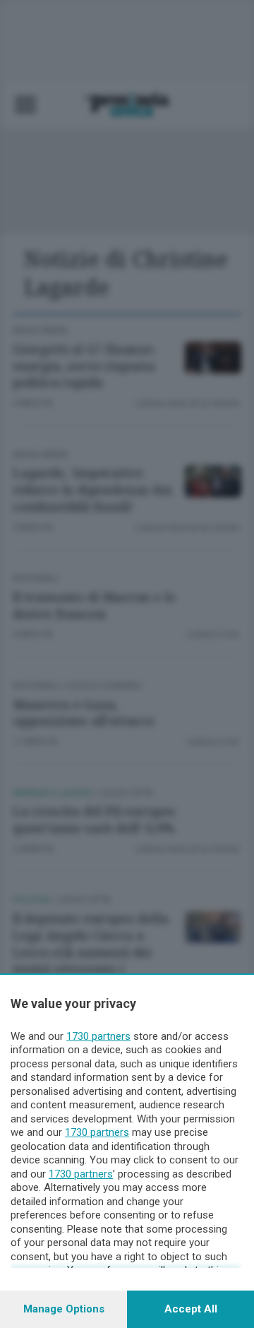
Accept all (190, 1309)
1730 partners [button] (98, 1036)
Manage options (63, 1309)
